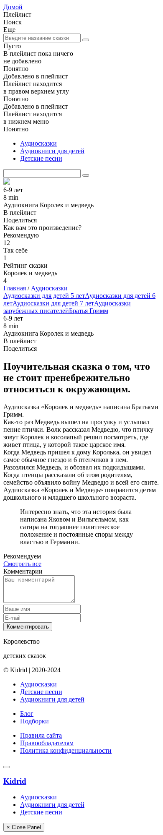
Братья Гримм (88, 310)
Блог (26, 713)
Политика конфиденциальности (66, 750)
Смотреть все (22, 563)
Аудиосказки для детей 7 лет (53, 303)
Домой (13, 6)
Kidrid (14, 781)
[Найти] (85, 40)
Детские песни (41, 158)
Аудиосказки (38, 143)
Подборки (34, 721)
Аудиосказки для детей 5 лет (44, 295)
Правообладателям (47, 742)
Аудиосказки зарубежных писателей (67, 307)
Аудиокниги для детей (52, 150)
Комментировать (28, 627)
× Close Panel (24, 827)
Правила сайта (41, 735)
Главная (14, 288)
